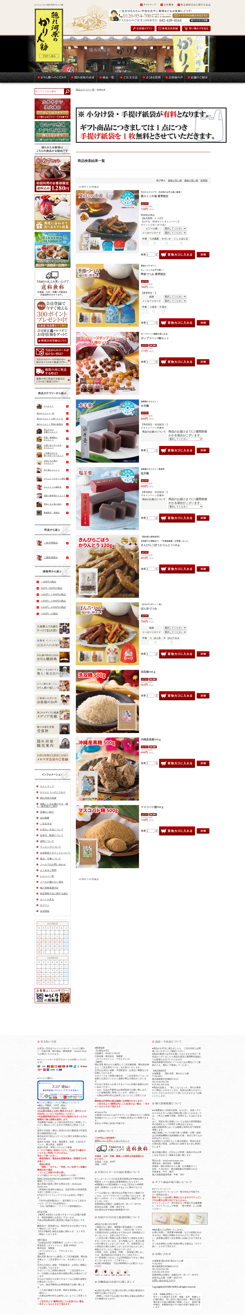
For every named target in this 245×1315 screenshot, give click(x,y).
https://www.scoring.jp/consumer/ (53, 1178)
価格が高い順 (191, 180)
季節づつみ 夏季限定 (153, 270)
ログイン (44, 905)
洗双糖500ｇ (148, 671)
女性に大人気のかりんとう (51, 462)
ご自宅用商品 (51, 542)
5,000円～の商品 (49, 613)
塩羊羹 (152, 471)
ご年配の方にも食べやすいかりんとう (53, 454)
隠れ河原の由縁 (48, 798)
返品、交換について (50, 858)
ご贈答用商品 (51, 557)
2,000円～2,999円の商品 (53, 601)
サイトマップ (47, 786)
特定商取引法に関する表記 (54, 893)
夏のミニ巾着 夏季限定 (161, 194)
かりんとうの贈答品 (53, 487)
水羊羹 (150, 403)
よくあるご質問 (48, 870)
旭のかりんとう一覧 (45, 413)
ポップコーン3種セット (155, 336)
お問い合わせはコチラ (163, 1280)
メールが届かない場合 (51, 882)
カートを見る (47, 899)
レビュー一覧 (47, 876)
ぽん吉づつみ (151, 606)
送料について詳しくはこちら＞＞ (112, 1140)
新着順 (204, 180)
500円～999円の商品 (51, 588)
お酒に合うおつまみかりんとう (53, 446)
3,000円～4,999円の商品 (53, 607)
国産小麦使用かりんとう (54, 496)
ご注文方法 (46, 823)
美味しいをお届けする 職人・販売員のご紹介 (52, 805)
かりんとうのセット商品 (54, 478)
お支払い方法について (51, 829)
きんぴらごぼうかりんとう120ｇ (165, 541)
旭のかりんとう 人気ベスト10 (50, 419)
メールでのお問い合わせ (53, 864)
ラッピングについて (50, 847)
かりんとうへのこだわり (53, 792)
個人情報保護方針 (49, 887)
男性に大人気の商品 (53, 504)
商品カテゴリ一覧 (85, 89)
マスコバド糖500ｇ (152, 807)
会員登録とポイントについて (55, 853)
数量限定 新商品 (52, 513)
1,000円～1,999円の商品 (53, 594)
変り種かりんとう (52, 470)
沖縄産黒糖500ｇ (151, 739)
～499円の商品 (48, 581)
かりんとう (49, 406)
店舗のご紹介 (47, 812)
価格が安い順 (175, 180)
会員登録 (44, 911)
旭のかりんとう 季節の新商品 (50, 424)
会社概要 (44, 818)
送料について (47, 841)
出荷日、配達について (51, 835)
